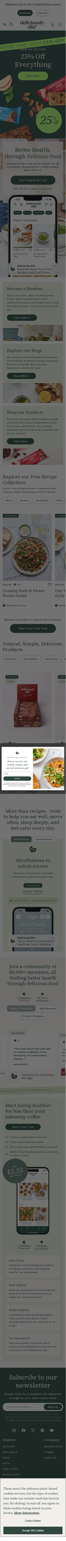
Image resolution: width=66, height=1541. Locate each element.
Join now (17, 778)
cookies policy (22, 785)
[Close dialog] (62, 748)
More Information (26, 1513)
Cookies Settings (33, 1520)
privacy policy (14, 785)
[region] (33, 1507)
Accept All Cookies (33, 1530)
